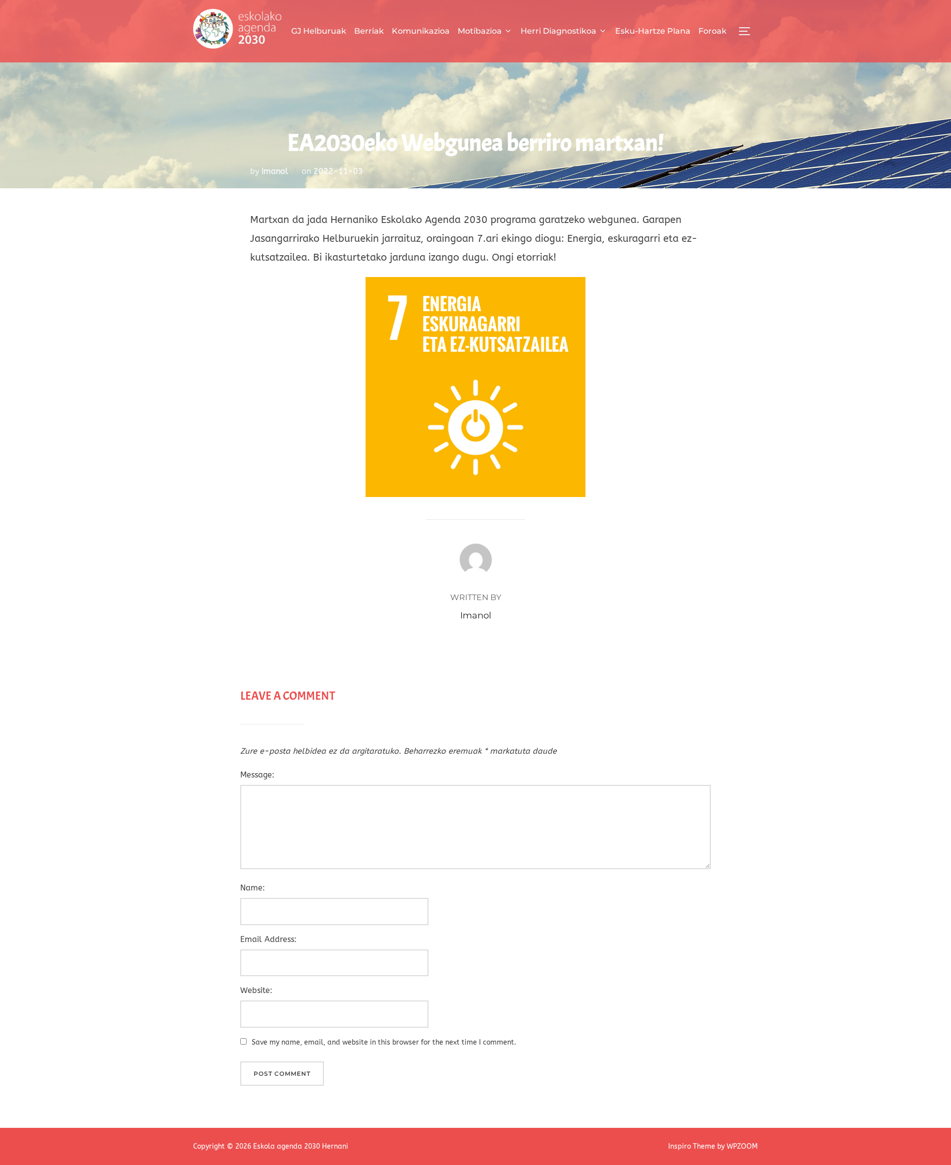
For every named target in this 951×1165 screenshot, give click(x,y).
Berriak (369, 31)
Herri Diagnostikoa (558, 31)
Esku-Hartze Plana (652, 31)
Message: (257, 774)
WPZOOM (742, 1146)
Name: (252, 887)
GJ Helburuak (318, 31)
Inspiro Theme (691, 1146)
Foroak (712, 31)
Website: (256, 990)
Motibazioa (480, 31)
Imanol (275, 171)
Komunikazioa (421, 31)
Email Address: (268, 939)
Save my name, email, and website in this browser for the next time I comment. (384, 1042)
